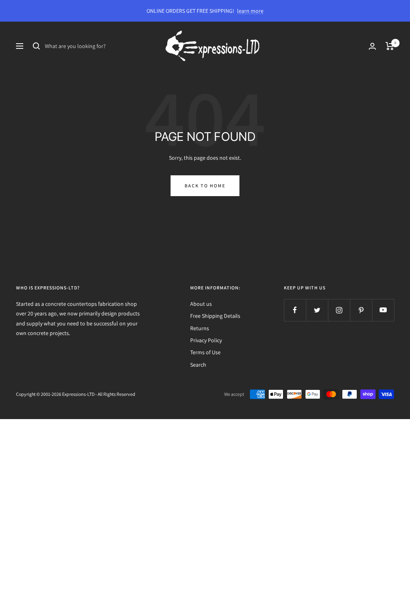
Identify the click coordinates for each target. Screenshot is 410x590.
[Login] (372, 46)
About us (201, 303)
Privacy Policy (206, 340)
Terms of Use (205, 352)
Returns (199, 328)
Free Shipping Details (215, 315)
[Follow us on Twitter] (317, 310)
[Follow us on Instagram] (339, 310)
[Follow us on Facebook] (295, 310)
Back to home (205, 186)
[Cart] (390, 46)
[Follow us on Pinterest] (361, 310)
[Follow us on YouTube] (383, 310)
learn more (250, 10)
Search (198, 364)
